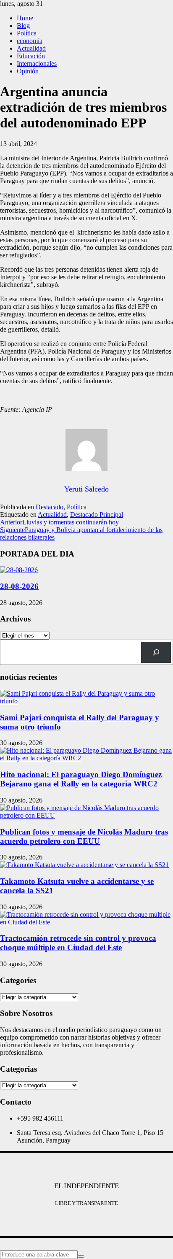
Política (27, 33)
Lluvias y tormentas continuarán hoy (59, 522)
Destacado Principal (96, 514)
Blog (23, 25)
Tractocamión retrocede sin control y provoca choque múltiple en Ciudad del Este (78, 943)
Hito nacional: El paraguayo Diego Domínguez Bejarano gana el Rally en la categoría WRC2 (81, 779)
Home (25, 18)
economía (29, 40)
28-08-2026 (19, 586)
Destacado (49, 507)
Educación (31, 55)
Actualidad (31, 48)
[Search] (156, 652)
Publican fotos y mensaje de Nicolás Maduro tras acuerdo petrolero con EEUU (84, 836)
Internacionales (37, 63)
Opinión (28, 71)
